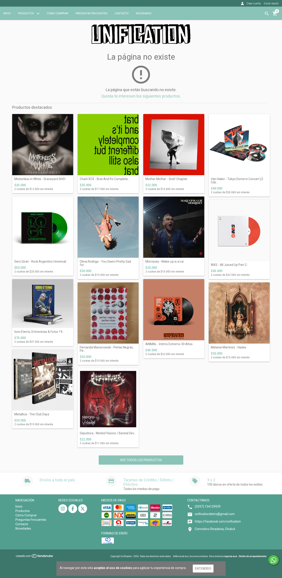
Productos (26, 13)
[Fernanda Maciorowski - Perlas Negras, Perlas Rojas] (108, 313)
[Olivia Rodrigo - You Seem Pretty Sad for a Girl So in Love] (108, 227)
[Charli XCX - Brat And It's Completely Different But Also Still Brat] (108, 144)
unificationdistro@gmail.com (215, 514)
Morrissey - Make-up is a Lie (164, 261)
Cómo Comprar (57, 13)
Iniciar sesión (271, 3)
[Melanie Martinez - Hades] (239, 313)
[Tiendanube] (34, 557)
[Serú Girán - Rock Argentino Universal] (42, 227)
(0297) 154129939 (208, 506)
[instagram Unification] (62, 508)
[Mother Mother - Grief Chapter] (173, 144)
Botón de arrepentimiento (253, 556)
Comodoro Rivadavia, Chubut (215, 529)
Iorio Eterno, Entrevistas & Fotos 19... (39, 331)
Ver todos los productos (141, 460)
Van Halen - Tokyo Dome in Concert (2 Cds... (237, 180)
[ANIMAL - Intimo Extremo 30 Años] (173, 309)
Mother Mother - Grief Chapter (166, 179)
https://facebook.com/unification (218, 521)
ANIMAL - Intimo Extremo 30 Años (169, 344)
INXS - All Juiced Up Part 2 (229, 265)
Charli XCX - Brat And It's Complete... (105, 179)
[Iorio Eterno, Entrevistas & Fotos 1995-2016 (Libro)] (42, 303)
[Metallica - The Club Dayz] (42, 379)
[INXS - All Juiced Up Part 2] (239, 230)
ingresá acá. (230, 556)
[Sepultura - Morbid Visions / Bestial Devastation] (108, 398)
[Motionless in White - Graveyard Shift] (42, 144)
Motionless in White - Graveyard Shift (39, 179)
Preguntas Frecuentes (91, 13)
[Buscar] (267, 13)
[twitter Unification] (82, 508)
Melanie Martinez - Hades (228, 347)
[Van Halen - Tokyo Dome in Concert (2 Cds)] (239, 144)
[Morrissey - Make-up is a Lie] (173, 227)
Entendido (203, 568)
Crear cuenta (254, 3)
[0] (275, 15)
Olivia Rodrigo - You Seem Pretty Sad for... (105, 263)
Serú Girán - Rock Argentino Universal (40, 261)
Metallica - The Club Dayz (31, 414)
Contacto (122, 13)
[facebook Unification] (72, 508)
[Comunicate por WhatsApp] (273, 560)
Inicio (7, 13)
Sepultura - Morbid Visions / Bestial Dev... (108, 433)
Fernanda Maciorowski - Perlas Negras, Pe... (107, 349)
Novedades (143, 13)
